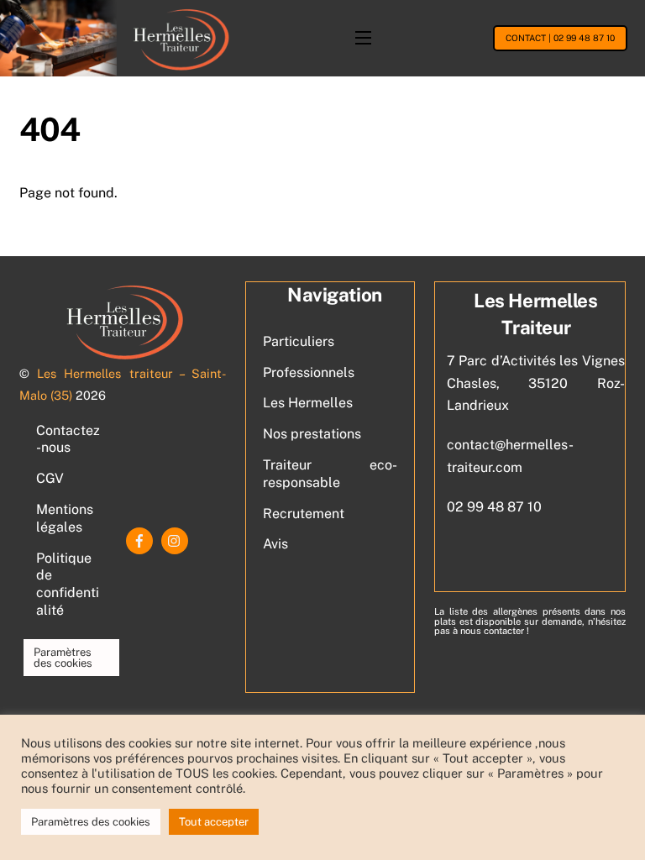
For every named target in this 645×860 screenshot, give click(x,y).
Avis (275, 544)
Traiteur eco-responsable (330, 473)
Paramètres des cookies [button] (63, 657)
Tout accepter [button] (214, 821)
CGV (50, 478)
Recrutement (303, 514)
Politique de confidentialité (67, 584)
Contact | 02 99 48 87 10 (560, 38)
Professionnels (308, 372)
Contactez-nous (68, 439)
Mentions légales (64, 518)
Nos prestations (312, 434)
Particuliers (298, 341)
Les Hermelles (308, 403)
